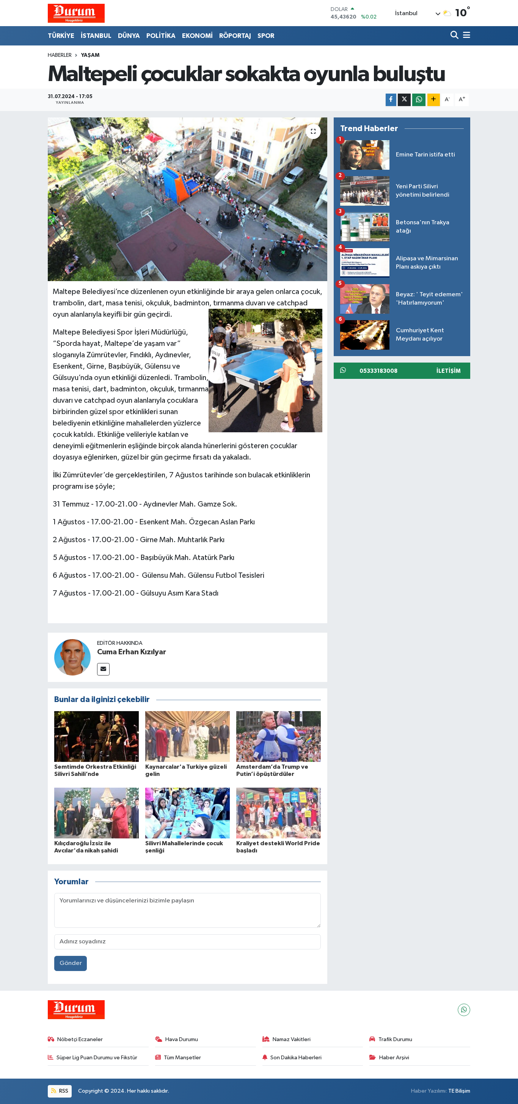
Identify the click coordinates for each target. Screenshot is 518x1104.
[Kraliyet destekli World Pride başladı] (278, 813)
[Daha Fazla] (433, 100)
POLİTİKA (161, 36)
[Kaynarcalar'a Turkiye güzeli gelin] (187, 736)
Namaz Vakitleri (292, 1039)
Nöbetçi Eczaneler (80, 1039)
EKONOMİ (197, 36)
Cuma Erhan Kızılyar (131, 652)
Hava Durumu (181, 1039)
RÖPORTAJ (235, 36)
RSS (63, 1091)
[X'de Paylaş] (404, 100)
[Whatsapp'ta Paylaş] (418, 100)
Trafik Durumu (395, 1039)
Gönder (71, 963)
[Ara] (455, 36)
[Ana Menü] (465, 36)
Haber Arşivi (394, 1057)
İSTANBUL (96, 36)
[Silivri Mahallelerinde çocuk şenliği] (187, 813)
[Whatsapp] (464, 1010)
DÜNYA (129, 36)
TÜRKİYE (61, 36)
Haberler (60, 55)
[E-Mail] (103, 669)
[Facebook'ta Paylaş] (391, 100)
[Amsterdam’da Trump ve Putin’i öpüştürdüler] (278, 736)
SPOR (265, 36)
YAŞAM (90, 55)
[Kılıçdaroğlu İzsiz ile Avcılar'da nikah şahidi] (96, 813)
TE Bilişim (459, 1091)
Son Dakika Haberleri (296, 1057)
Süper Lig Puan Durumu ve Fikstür (97, 1057)
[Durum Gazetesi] (76, 13)
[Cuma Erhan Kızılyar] (72, 657)
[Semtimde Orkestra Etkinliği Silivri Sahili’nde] (96, 736)
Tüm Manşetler (182, 1057)
